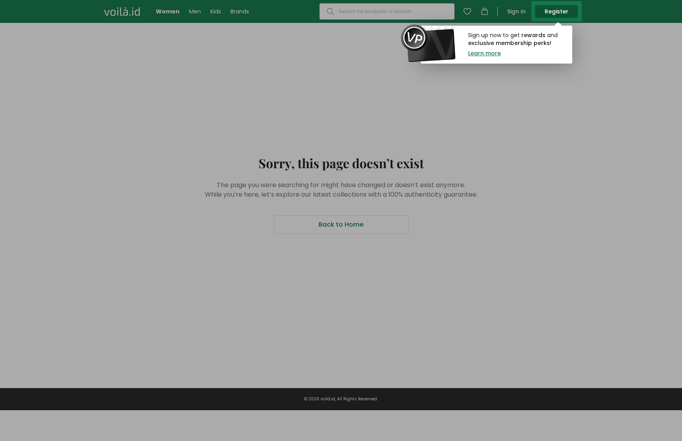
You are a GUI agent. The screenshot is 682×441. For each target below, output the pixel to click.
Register (556, 11)
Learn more (484, 53)
